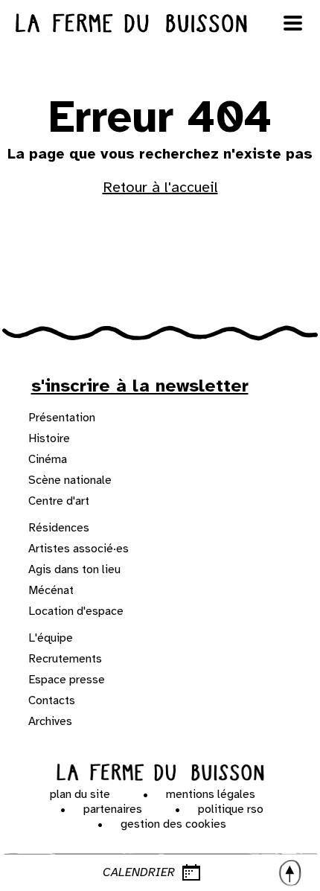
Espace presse (66, 679)
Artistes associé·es (78, 548)
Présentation (61, 417)
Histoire (49, 438)
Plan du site (80, 794)
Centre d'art (58, 501)
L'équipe (50, 637)
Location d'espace (76, 611)
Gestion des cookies (173, 824)
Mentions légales (210, 794)
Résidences (58, 527)
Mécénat (51, 590)
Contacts (51, 700)
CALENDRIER (139, 872)
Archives (50, 721)
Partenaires (112, 809)
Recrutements (65, 658)
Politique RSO (230, 809)
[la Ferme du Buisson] (160, 773)
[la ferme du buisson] (160, 23)
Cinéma (47, 459)
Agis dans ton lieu (74, 569)
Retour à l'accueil (160, 187)
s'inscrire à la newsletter (140, 385)
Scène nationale (70, 480)
